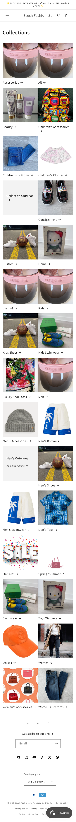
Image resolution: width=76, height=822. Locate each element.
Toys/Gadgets (47, 618)
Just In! (8, 308)
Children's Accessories (53, 127)
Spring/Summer (49, 574)
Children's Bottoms (16, 175)
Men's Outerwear (18, 458)
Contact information (29, 814)
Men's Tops (45, 530)
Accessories (11, 82)
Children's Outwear (19, 196)
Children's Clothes (51, 175)
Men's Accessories (15, 441)
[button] (7, 15)
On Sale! (8, 574)
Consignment (47, 220)
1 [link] (28, 722)
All (40, 82)
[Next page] (48, 723)
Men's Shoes (46, 485)
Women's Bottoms (51, 707)
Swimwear (10, 618)
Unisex (7, 663)
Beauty (8, 127)
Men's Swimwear (14, 530)
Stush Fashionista (24, 803)
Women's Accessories (17, 707)
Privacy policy (21, 808)
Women (43, 663)
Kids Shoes (10, 352)
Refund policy (62, 803)
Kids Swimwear (49, 352)
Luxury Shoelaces (15, 397)
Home (42, 264)
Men (41, 397)
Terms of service (39, 808)
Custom (8, 264)
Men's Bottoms (48, 441)
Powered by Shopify (42, 803)
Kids (41, 308)
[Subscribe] (56, 743)
